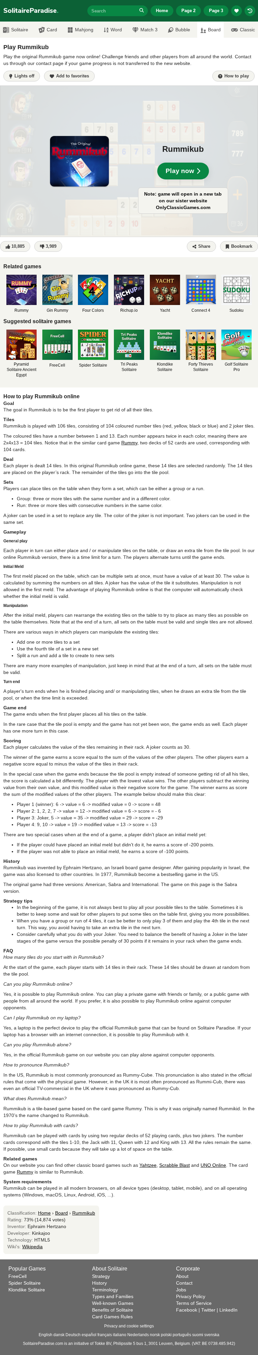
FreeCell (17, 1276)
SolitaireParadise (30, 10)
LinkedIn (228, 1310)
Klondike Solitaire (26, 1289)
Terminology (105, 1289)
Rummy (129, 442)
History (99, 1283)
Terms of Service (194, 1303)
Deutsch (73, 1334)
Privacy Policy (190, 1296)
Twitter (208, 1310)
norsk (155, 1334)
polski (166, 1334)
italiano (119, 1334)
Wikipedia (32, 1246)
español (89, 1334)
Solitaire (19, 29)
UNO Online (213, 1165)
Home (162, 10)
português (182, 1334)
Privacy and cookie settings (129, 1326)
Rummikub (83, 1213)
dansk (58, 1334)
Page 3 (216, 10)
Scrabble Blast (174, 1165)
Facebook (186, 1310)
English (45, 1334)
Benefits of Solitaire (112, 1310)
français (104, 1334)
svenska (211, 1334)
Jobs (181, 1289)
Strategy (101, 1276)
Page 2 (188, 10)
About (182, 1276)
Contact (184, 1283)
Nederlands (138, 1334)
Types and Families (112, 1296)
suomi (197, 1334)
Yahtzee (148, 1165)
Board (61, 1213)
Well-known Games (112, 1303)
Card (52, 29)
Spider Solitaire (24, 1283)
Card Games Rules (112, 1316)
